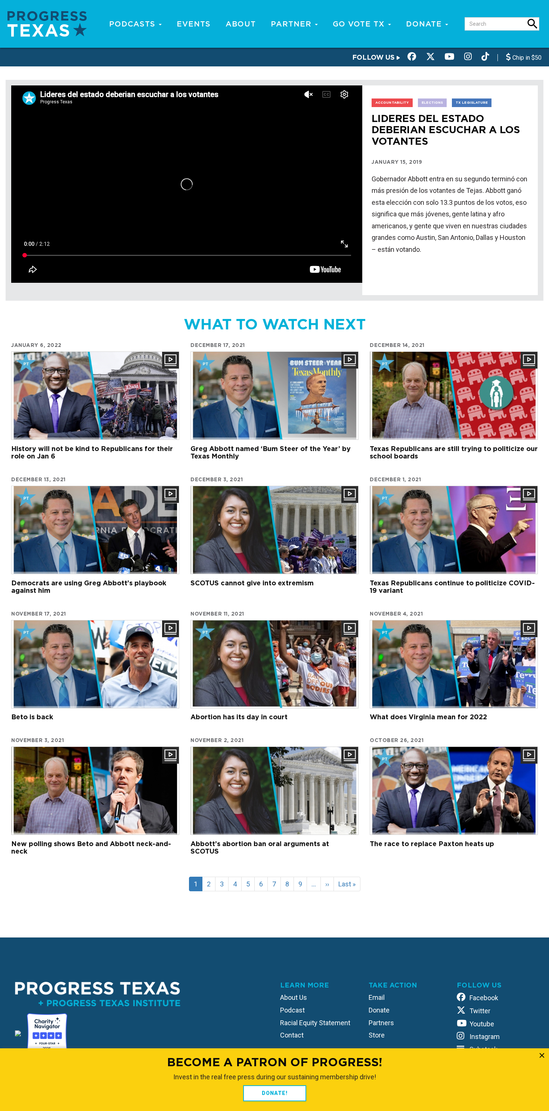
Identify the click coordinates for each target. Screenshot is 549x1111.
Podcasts (133, 23)
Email (377, 997)
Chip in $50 (526, 57)
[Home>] (47, 23)
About (241, 23)
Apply (532, 24)
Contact (292, 1035)
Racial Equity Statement (315, 1023)
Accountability (392, 102)
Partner (292, 23)
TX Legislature (472, 102)
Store (377, 1035)
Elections (432, 102)
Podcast (292, 1010)
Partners (381, 1023)
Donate (425, 23)
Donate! (275, 1093)
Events (194, 23)
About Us (293, 997)
